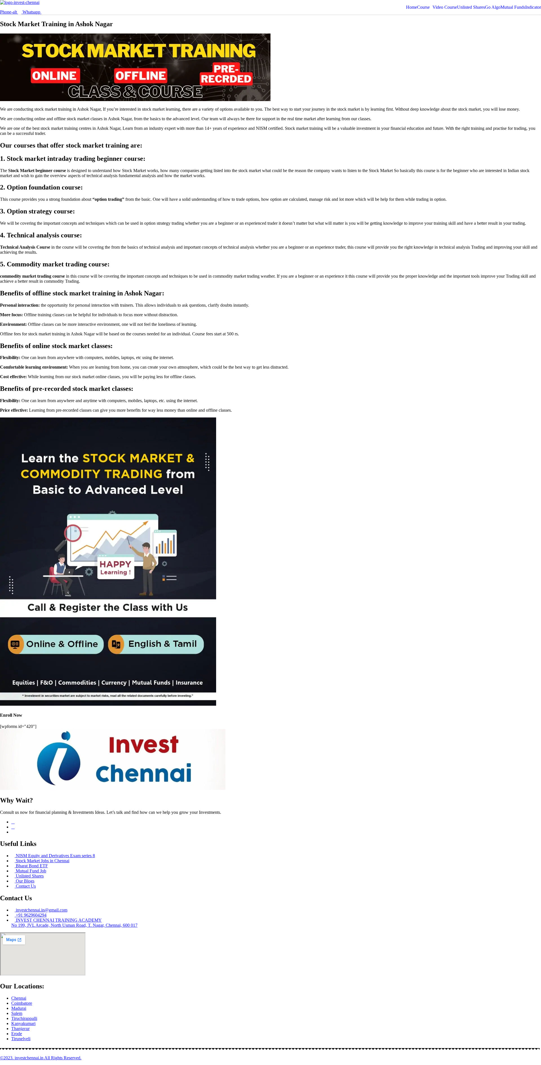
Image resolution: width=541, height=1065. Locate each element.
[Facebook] (13, 821)
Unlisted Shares (471, 7)
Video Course (445, 7)
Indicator (533, 7)
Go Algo (492, 7)
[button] (425, 7)
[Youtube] (13, 832)
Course (423, 7)
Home (411, 7)
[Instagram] (13, 827)
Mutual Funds (512, 7)
